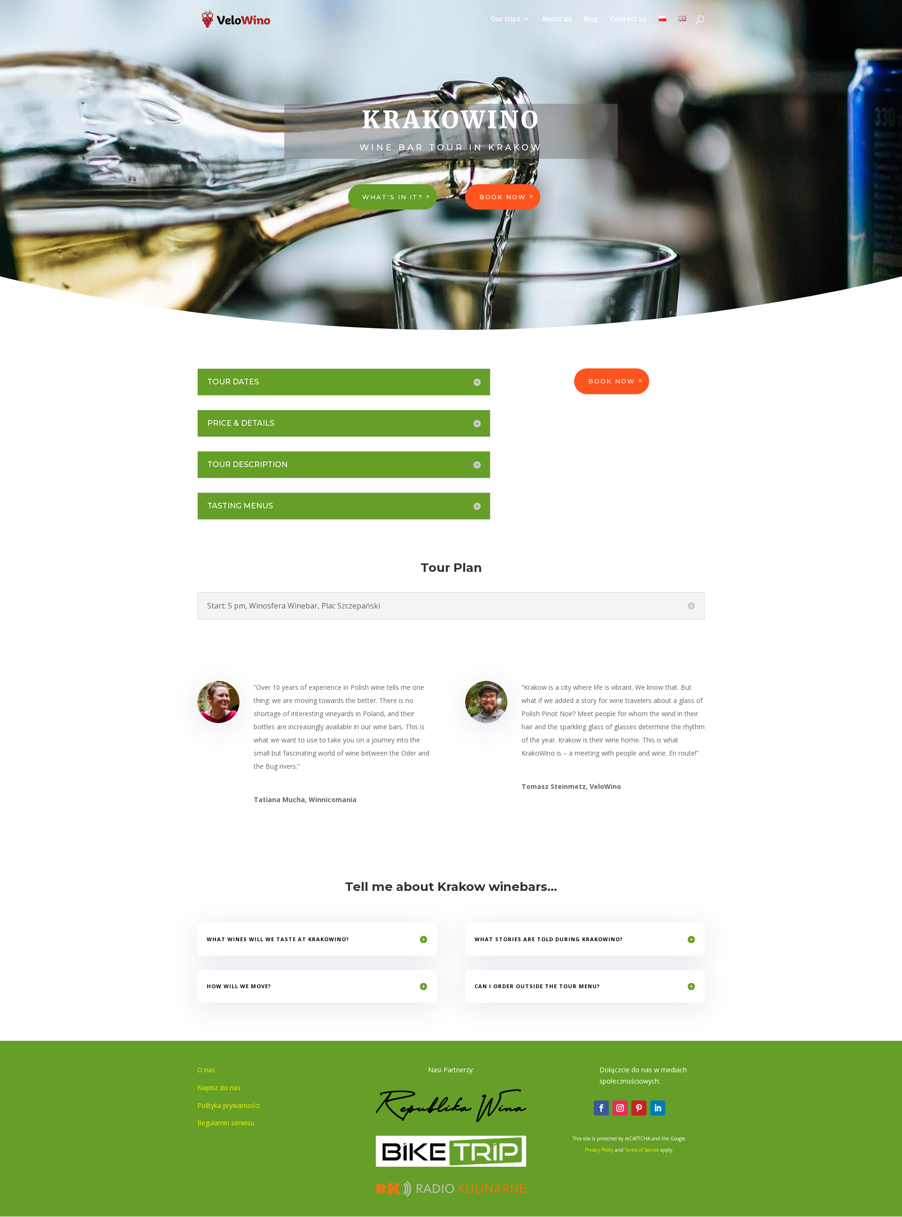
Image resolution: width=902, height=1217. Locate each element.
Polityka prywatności (228, 1105)
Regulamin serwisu (225, 1122)
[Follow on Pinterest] (638, 1108)
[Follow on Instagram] (620, 1108)
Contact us (628, 19)
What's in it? (392, 197)
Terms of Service (642, 1150)
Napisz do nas (219, 1087)
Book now (502, 197)
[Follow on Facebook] (601, 1108)
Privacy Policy (599, 1150)
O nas (206, 1069)
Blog (590, 19)
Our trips (505, 19)
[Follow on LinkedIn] (657, 1108)
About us (556, 19)
